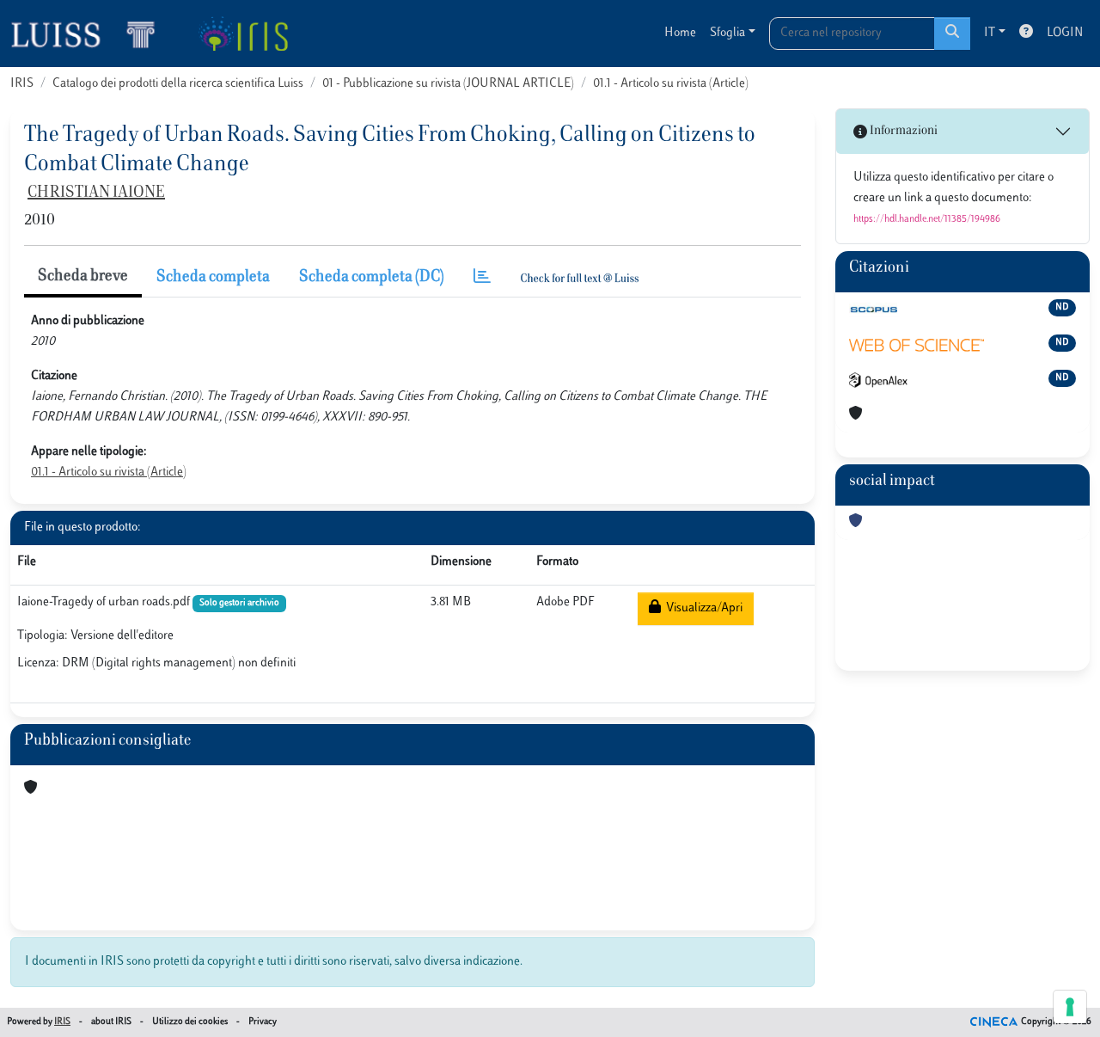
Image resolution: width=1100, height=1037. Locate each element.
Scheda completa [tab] (213, 277)
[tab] (482, 278)
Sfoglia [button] (727, 33)
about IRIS (111, 1022)
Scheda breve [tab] (83, 277)
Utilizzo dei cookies (190, 1022)
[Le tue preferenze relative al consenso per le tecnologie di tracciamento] (1070, 1007)
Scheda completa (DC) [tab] (371, 277)
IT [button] (989, 33)
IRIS (22, 83)
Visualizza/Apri (701, 608)
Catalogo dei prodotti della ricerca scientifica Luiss (177, 83)
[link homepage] (90, 33)
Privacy (262, 1022)
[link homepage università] (243, 33)
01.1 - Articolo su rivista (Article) (671, 83)
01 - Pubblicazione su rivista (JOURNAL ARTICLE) (448, 83)
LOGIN (1065, 33)
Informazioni (902, 131)
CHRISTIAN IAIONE (96, 193)
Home (680, 33)
